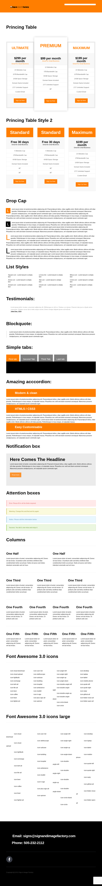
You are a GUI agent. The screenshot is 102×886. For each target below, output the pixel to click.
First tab (13, 359)
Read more (15, 475)
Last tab (61, 359)
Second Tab (29, 359)
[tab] (12, 358)
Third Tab (45, 359)
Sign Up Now (20, 100)
